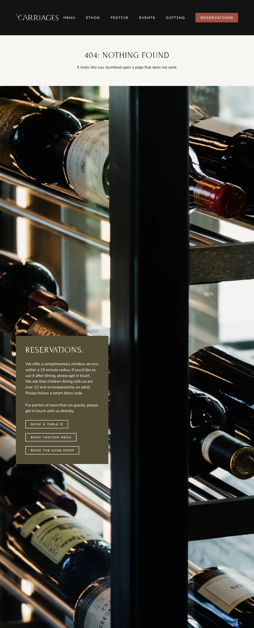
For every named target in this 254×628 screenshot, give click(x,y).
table (45, 424)
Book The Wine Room (52, 450)
